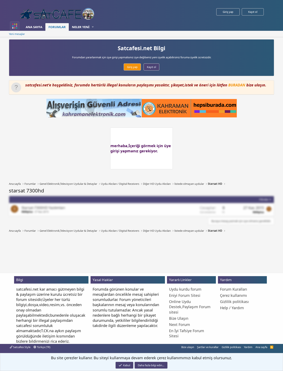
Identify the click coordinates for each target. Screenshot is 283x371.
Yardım (248, 347)
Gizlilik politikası (231, 347)
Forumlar (57, 27)
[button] (93, 27)
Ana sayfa (34, 27)
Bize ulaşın (187, 347)
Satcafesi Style (21, 347)
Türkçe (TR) (43, 347)
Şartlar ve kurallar (208, 347)
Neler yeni (80, 27)
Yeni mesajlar (17, 34)
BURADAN (236, 84)
